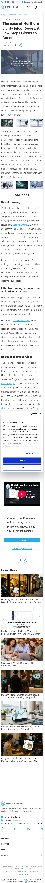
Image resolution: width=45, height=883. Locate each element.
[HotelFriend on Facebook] (2, 829)
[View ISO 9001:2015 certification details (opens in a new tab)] (12, 880)
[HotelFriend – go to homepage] (10, 7)
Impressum (29, 868)
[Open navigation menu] (41, 7)
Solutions (6, 844)
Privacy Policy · (20, 868)
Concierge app (8, 383)
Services (5, 850)
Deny (22, 467)
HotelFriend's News (18, 15)
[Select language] (35, 7)
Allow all (22, 461)
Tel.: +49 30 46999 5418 (13, 820)
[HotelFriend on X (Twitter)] (15, 829)
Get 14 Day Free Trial (22, 548)
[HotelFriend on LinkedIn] (28, 829)
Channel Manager (21, 320)
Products (5, 838)
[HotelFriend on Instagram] (41, 829)
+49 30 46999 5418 (11, 2)
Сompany (5, 856)
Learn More (22, 540)
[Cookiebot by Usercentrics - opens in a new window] (31, 414)
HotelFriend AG (21, 871)
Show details (30, 453)
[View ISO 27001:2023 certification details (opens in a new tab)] (33, 881)
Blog (3, 15)
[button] (13, 45)
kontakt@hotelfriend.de (33, 2)
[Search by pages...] (28, 7)
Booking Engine (20, 224)
